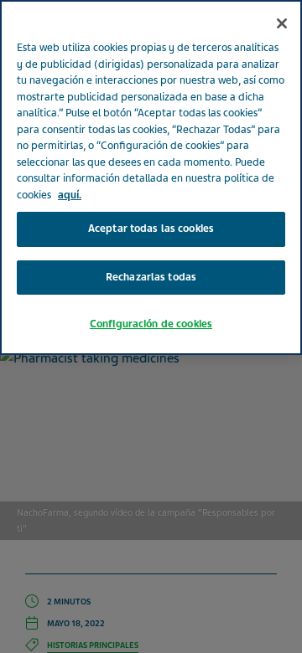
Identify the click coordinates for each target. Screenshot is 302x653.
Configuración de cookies (151, 324)
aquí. (69, 195)
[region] (151, 177)
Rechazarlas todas (151, 277)
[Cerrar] (281, 23)
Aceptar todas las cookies (151, 228)
